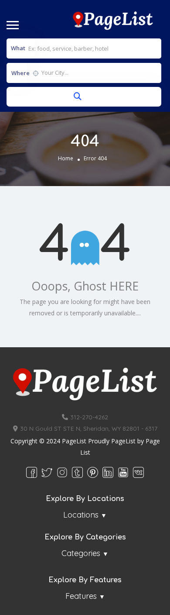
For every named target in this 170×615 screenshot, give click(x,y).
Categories (80, 553)
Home (65, 158)
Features (81, 596)
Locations (81, 515)
